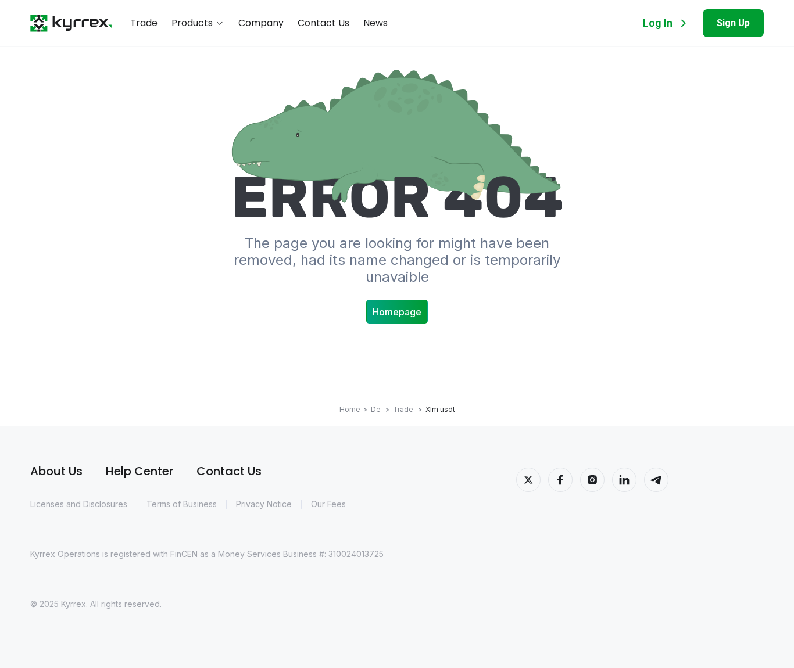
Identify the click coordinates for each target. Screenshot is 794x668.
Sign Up (733, 22)
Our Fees (328, 504)
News (375, 23)
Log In (658, 23)
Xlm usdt (440, 409)
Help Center (139, 471)
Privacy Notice (264, 504)
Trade (144, 23)
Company (261, 23)
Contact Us (323, 23)
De (380, 409)
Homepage (397, 312)
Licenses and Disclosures (78, 504)
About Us (56, 471)
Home (349, 409)
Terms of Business (181, 504)
